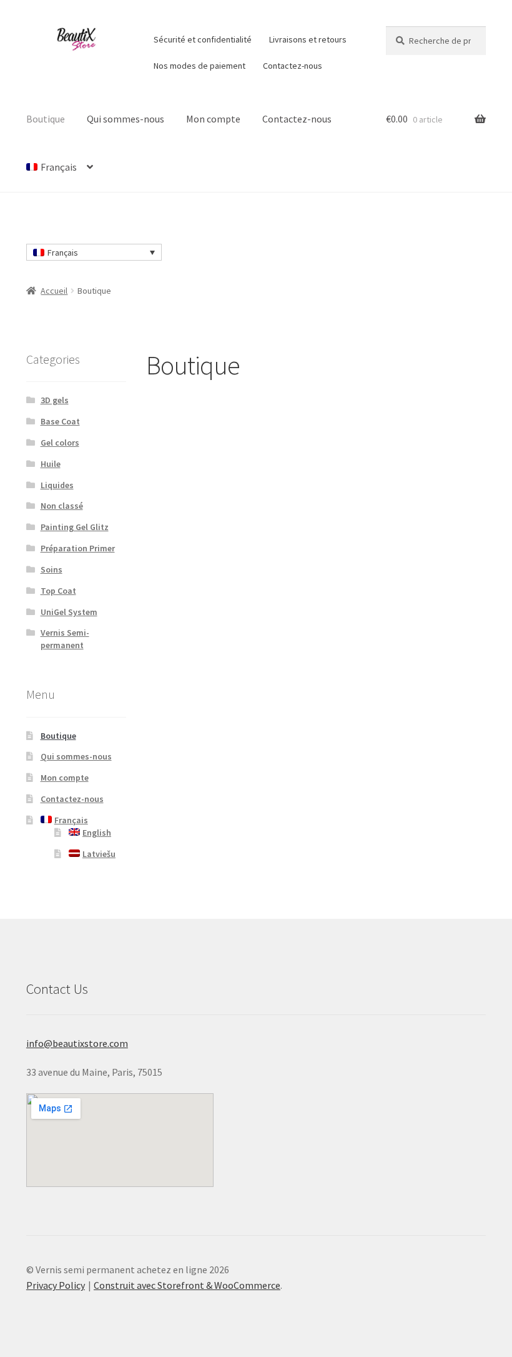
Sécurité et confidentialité (203, 39)
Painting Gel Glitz (75, 527)
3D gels (55, 400)
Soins (51, 569)
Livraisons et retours (308, 39)
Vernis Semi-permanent (65, 639)
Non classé (62, 505)
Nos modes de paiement (199, 65)
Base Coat (60, 421)
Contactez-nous (292, 65)
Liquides (57, 485)
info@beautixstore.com (77, 1043)
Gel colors (60, 442)
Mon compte (213, 119)
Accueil (54, 290)
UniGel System (69, 612)
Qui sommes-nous (125, 119)
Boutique (45, 119)
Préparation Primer (78, 548)
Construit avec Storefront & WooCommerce (187, 1285)
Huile (51, 463)
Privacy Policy (55, 1285)
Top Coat (58, 590)
